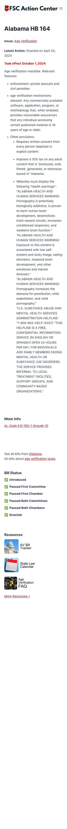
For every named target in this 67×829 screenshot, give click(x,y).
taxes (51, 458)
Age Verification (25, 41)
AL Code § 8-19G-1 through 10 (26, 426)
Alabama (35, 454)
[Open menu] (61, 8)
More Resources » (17, 596)
